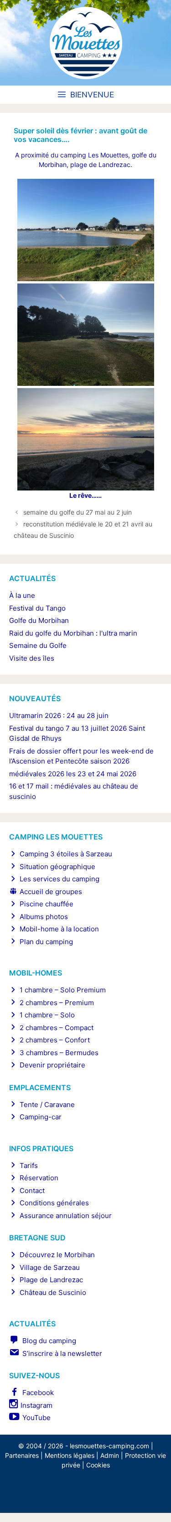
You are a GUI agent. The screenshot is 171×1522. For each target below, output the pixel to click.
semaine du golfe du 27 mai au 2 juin (77, 512)
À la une (22, 595)
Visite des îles (31, 658)
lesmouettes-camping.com (109, 1446)
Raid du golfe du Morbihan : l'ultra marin (73, 633)
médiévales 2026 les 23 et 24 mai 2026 (72, 773)
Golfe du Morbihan (39, 620)
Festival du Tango (37, 608)
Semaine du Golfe (38, 645)
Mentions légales (69, 1455)
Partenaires (22, 1455)
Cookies (98, 1465)
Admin (109, 1455)
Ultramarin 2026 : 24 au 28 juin (59, 715)
